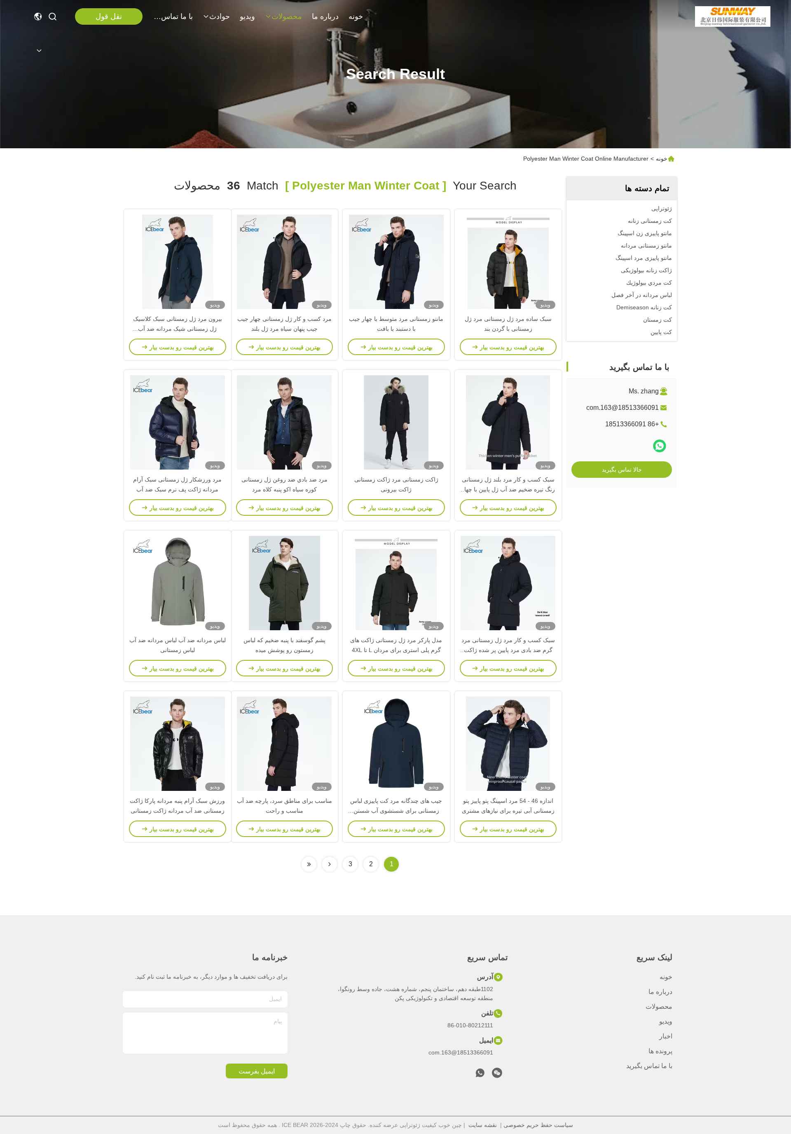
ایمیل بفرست (257, 1071)
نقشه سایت (482, 1125)
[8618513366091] (480, 1075)
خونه (356, 16)
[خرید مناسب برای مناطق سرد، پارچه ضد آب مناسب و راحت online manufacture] (284, 743)
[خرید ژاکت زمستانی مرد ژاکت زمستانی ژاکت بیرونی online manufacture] (396, 422)
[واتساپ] (659, 446)
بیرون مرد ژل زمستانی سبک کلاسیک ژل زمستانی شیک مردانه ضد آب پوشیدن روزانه (177, 329)
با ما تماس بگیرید (173, 16)
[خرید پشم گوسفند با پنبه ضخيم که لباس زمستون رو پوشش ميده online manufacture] (284, 583)
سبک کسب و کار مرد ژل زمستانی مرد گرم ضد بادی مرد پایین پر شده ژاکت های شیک (508, 650)
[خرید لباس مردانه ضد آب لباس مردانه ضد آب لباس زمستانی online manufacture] (177, 583)
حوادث (219, 16)
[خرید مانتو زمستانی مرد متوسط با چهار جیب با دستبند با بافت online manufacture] (396, 261)
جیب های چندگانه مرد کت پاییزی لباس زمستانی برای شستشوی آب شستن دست (396, 810)
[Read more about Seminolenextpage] (329, 864)
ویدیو (247, 16)
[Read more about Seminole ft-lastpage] (309, 864)
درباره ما (325, 16)
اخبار (665, 1036)
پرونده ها (660, 1051)
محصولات (286, 16)
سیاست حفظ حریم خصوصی (538, 1125)
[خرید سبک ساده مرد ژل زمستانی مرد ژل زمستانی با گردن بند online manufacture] (508, 261)
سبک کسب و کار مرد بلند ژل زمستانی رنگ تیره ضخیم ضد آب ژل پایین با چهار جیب (508, 489)
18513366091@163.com (622, 407)
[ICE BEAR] (732, 16)
